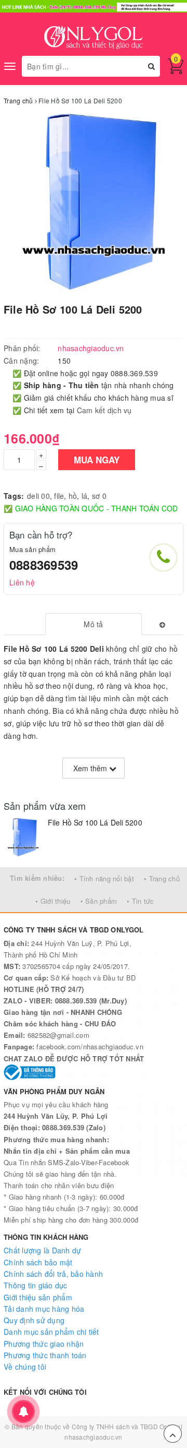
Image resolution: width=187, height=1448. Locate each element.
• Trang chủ (162, 878)
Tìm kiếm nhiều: (37, 878)
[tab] (93, 624)
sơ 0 (99, 495)
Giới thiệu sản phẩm (38, 1297)
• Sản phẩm (99, 901)
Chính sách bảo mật (38, 1262)
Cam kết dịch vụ (104, 410)
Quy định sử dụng (34, 1320)
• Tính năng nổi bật (104, 878)
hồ (73, 495)
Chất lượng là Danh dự (42, 1250)
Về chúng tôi (25, 1366)
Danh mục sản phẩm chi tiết (51, 1331)
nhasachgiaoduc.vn (93, 1436)
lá (85, 495)
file (59, 495)
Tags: (14, 495)
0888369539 (43, 564)
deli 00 (38, 495)
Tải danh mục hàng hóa (44, 1308)
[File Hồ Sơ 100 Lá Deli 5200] (23, 837)
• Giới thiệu (52, 901)
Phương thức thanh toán (45, 1355)
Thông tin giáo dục (36, 1285)
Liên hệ (22, 582)
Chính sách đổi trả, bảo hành (53, 1274)
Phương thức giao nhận (44, 1343)
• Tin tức (140, 901)
